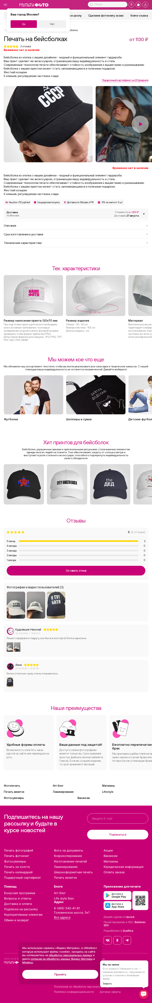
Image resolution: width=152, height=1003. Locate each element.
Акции (108, 850)
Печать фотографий (18, 850)
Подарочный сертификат (22, 877)
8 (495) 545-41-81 (67, 908)
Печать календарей (18, 872)
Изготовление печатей (70, 861)
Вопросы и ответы (17, 898)
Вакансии (83, 797)
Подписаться (117, 834)
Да (23, 23)
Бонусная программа (19, 893)
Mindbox (27, 962)
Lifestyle (107, 791)
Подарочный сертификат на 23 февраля (125, 80)
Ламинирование (63, 791)
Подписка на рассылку (21, 909)
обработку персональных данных (70, 955)
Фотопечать (12, 785)
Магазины (108, 785)
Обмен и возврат (16, 920)
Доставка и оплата (18, 904)
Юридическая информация (123, 867)
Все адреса (62, 917)
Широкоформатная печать (73, 872)
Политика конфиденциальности (74, 991)
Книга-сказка (139, 15)
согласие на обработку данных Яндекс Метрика (61, 958)
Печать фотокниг (16, 856)
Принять (60, 974)
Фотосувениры (14, 797)
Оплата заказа (114, 872)
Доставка (13, 214)
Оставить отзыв (76, 570)
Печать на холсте (17, 867)
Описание (10, 225)
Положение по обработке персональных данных (85, 986)
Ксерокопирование (68, 856)
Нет (52, 23)
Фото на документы (68, 850)
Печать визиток (14, 791)
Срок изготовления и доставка (23, 234)
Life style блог (64, 898)
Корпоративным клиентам (23, 914)
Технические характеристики (23, 242)
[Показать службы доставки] (144, 214)
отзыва (25, 46)
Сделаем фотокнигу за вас (106, 15)
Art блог (58, 785)
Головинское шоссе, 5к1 (72, 912)
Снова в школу (72, 15)
